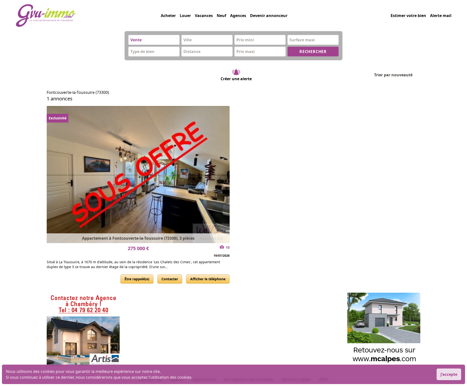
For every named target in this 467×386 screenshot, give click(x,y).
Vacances (204, 15)
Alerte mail (440, 15)
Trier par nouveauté (393, 75)
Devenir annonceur (268, 15)
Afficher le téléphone (207, 279)
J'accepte (448, 374)
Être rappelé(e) (137, 279)
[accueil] (88, 15)
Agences (238, 15)
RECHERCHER (313, 51)
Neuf (221, 15)
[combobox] (154, 40)
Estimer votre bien (408, 15)
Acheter (168, 15)
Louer (185, 15)
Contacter (170, 279)
